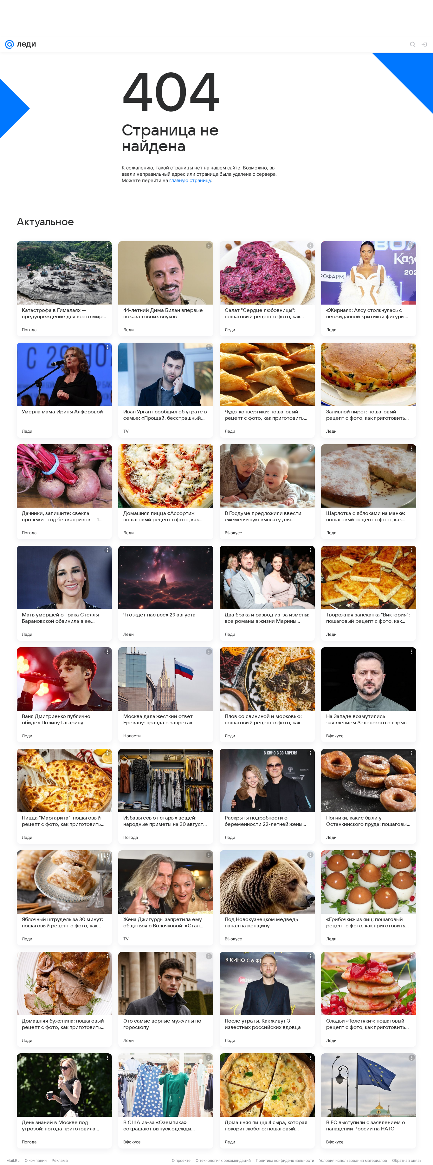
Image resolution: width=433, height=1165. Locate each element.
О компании (36, 1160)
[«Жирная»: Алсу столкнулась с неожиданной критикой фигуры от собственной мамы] (368, 288)
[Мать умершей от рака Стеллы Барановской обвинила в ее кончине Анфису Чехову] (64, 593)
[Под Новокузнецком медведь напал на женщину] (267, 897)
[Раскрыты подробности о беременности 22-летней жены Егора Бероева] (267, 796)
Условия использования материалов (353, 1160)
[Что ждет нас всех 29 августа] (165, 593)
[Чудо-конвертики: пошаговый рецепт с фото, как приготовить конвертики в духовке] (267, 390)
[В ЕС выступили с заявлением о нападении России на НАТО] (368, 1101)
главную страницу (190, 180)
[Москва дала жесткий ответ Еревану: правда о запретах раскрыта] (165, 694)
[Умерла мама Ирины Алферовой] (64, 390)
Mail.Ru (13, 1160)
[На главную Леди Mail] (25, 44)
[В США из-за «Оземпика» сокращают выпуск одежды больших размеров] (165, 1101)
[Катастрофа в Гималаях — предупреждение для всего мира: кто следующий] (64, 288)
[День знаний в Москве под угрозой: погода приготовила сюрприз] (64, 1101)
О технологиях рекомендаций (223, 1160)
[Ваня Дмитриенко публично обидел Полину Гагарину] (64, 694)
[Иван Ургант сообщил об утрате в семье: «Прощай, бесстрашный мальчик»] (165, 390)
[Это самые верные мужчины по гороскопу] (165, 999)
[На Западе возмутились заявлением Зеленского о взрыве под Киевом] (368, 694)
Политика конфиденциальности (285, 1160)
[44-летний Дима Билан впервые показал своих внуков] (165, 288)
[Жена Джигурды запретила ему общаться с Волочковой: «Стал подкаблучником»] (165, 897)
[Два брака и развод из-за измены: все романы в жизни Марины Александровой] (267, 593)
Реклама (60, 1160)
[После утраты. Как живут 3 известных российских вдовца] (267, 999)
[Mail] (9, 44)
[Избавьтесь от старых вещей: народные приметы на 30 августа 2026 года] (165, 796)
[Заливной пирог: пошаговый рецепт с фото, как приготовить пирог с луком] (368, 390)
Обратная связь (407, 1160)
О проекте (181, 1160)
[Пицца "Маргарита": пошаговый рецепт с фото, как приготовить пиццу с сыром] (64, 796)
